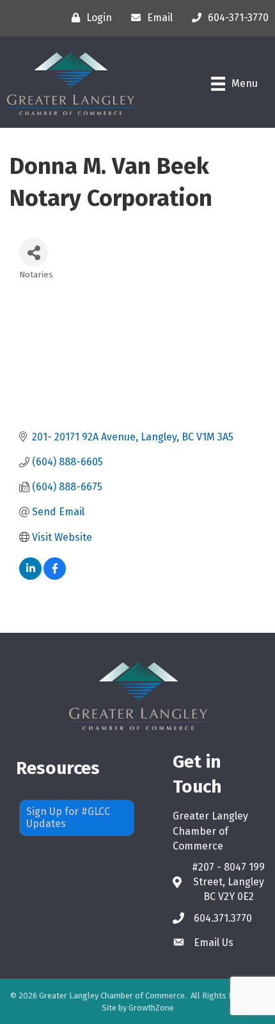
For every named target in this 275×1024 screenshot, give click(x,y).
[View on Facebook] (54, 576)
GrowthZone (151, 1007)
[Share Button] (33, 252)
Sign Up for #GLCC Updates (68, 817)
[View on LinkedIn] (30, 576)
